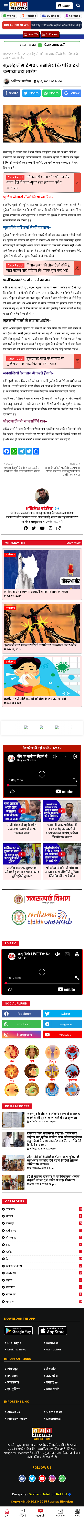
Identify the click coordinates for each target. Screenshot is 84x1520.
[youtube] (42, 528)
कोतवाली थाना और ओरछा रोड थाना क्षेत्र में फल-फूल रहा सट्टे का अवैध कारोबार (38, 182)
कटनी (43, 1216)
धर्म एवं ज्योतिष (43, 1266)
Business (53, 15)
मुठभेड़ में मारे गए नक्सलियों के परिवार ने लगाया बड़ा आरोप (40, 645)
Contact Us (54, 1412)
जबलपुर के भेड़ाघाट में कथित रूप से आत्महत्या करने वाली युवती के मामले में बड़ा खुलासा (54, 1115)
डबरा (43, 1245)
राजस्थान (43, 1294)
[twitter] (34, 528)
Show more (73, 542)
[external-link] (58, 528)
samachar (53, 1349)
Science (74, 15)
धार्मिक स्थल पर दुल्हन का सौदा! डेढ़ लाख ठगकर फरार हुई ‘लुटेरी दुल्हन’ (22, 872)
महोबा (43, 1280)
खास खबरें (52, 1389)
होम (6, 1515)
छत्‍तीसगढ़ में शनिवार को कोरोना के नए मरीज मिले (35, 699)
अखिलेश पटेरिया (39, 508)
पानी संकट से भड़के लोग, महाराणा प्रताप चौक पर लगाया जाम (22, 829)
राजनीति (43, 1287)
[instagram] (50, 528)
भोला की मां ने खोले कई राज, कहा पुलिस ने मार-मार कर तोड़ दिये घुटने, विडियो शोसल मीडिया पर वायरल (53, 1160)
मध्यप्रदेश (44, 1273)
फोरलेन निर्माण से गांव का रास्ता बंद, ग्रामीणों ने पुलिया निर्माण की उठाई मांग (62, 872)
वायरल (44, 1301)
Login (66, 5)
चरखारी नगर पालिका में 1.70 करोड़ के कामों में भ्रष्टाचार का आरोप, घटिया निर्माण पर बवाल (62, 831)
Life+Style (14, 1343)
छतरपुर (44, 1223)
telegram (65, 1024)
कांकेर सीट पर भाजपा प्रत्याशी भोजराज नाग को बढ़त (36, 592)
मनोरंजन (13, 1383)
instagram (24, 1035)
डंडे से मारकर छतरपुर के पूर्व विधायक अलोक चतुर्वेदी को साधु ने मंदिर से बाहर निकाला (53, 1178)
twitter (65, 1014)
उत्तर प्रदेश (44, 1209)
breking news (16, 1349)
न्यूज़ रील (60, 1515)
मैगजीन (51, 1369)
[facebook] (26, 528)
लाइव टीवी (40, 1515)
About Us (13, 1412)
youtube (65, 1035)
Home (7, 54)
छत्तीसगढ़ (19, 54)
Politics (31, 15)
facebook (24, 1014)
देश (44, 1259)
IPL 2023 (12, 1376)
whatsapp (24, 1024)
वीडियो (22, 1515)
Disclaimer (54, 1419)
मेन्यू (77, 1515)
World (11, 15)
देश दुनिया (13, 1389)
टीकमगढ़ (43, 1237)
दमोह (43, 1252)
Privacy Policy (17, 1419)
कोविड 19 (52, 1383)
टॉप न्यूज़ (12, 1369)
